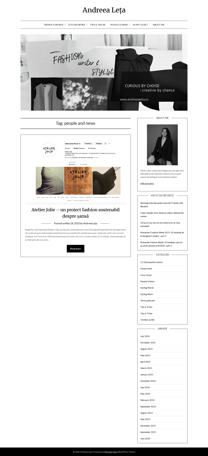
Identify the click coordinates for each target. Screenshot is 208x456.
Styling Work (76, 24)
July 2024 (145, 387)
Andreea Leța (104, 10)
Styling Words (147, 287)
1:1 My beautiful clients (151, 262)
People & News (119, 24)
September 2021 (148, 432)
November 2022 (148, 425)
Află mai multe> (147, 183)
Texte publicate (147, 300)
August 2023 (146, 413)
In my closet (140, 24)
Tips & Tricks (97, 24)
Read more (75, 248)
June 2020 (145, 438)
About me (158, 24)
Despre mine (146, 268)
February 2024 (147, 400)
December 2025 (148, 342)
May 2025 (145, 355)
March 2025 (146, 368)
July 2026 (145, 336)
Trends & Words (53, 24)
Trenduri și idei (147, 319)
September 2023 (148, 406)
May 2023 (145, 419)
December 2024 (148, 381)
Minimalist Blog (111, 452)
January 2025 (146, 374)
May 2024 (145, 393)
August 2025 (146, 349)
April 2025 (145, 361)
